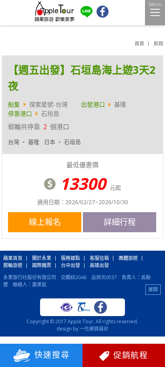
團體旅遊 (128, 258)
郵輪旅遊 (12, 265)
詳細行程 (120, 222)
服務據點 (70, 258)
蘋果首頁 (12, 258)
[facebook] (103, 15)
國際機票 (41, 265)
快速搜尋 (52, 354)
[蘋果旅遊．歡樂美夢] (54, 19)
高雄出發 (99, 265)
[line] (86, 15)
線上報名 (45, 222)
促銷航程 (130, 355)
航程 (158, 43)
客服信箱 (99, 258)
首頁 (139, 43)
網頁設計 (99, 328)
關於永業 (41, 258)
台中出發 (70, 265)
